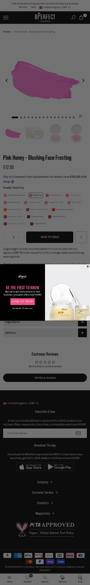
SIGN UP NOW (22, 301)
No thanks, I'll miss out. (22, 308)
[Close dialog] (87, 266)
